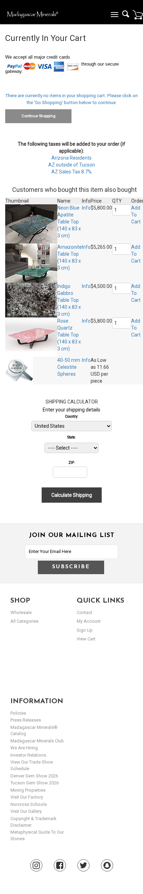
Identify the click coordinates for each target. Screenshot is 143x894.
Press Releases (25, 720)
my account (89, 621)
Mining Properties (27, 790)
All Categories (24, 621)
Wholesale (21, 612)
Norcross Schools (28, 804)
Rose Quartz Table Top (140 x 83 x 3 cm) (69, 334)
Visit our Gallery (26, 811)
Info (86, 208)
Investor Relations (28, 755)
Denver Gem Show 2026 (34, 775)
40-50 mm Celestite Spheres (68, 367)
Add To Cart (136, 214)
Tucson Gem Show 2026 (34, 782)
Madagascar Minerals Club (37, 740)
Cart (138, 15)
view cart (86, 638)
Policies (18, 713)
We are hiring (24, 747)
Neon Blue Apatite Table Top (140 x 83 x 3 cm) (69, 221)
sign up (85, 630)
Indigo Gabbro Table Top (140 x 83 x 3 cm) (69, 300)
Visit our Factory (26, 797)
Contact (84, 612)
